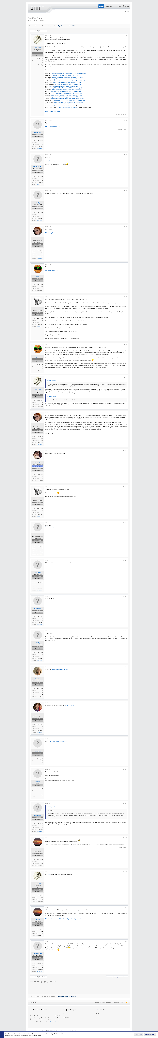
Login (97, 1014)
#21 (126, 803)
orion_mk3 (32, 21)
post (48, 874)
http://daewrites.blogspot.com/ (59, 91)
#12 (126, 486)
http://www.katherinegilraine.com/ (61, 77)
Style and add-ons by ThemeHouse (70, 1031)
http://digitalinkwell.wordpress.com (62, 100)
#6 (126, 264)
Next (43, 31)
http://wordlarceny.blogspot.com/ (59, 95)
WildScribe (37, 463)
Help (122, 1002)
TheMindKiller (37, 167)
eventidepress (37, 751)
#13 (126, 523)
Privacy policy (116, 1002)
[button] (113, 6)
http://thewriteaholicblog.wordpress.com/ (60, 98)
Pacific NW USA (41, 256)
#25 (126, 941)
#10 (126, 413)
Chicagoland (40, 290)
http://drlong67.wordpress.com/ (60, 88)
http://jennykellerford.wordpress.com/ (61, 81)
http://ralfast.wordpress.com (52, 126)
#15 (126, 596)
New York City (41, 218)
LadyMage (38, 203)
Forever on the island (42, 865)
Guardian (37, 679)
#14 (126, 560)
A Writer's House (69, 705)
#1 (126, 35)
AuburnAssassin (37, 239)
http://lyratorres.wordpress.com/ (59, 93)
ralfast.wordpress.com (42, 148)
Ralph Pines (37, 132)
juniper (38, 850)
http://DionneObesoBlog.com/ (60, 89)
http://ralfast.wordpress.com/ (60, 82)
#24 (126, 907)
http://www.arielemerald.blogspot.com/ (62, 106)
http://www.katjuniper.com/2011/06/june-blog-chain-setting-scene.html (63, 919)
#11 (126, 450)
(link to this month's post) (79, 73)
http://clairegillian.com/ (61, 84)
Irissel (37, 535)
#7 (126, 297)
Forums (65, 1014)
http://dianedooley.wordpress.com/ (62, 79)
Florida (41, 552)
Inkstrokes (38, 309)
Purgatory (41, 480)
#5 (126, 227)
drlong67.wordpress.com (43, 326)
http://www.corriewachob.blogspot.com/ (61, 97)
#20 (126, 769)
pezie (37, 276)
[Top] (125, 1002)
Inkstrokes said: (51, 380)
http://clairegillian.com (51, 233)
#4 (126, 191)
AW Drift (33, 1002)
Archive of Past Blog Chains (52, 111)
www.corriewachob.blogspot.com (57, 779)
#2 (126, 120)
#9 (126, 377)
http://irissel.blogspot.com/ (56, 104)
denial (41, 696)
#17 (126, 667)
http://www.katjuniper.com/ (57, 75)
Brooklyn (41, 795)
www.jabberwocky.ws (42, 184)
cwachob (37, 781)
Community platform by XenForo (45, 1031)
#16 (126, 631)
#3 (126, 155)
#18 (126, 703)
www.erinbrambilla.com (51, 270)
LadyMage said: (51, 807)
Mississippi (40, 65)
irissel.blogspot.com (42, 554)
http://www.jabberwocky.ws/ (61, 102)
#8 (126, 345)
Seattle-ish (40, 182)
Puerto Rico (40, 146)
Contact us (65, 1017)
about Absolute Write (55, 1022)
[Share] (124, 35)
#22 (126, 838)
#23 (126, 872)
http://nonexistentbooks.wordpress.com (62, 73)
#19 (126, 739)
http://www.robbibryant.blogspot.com (68, 107)
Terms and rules (106, 1002)
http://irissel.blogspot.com (52, 527)
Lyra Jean (37, 715)
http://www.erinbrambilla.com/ (57, 86)
